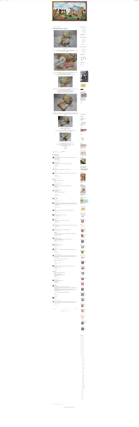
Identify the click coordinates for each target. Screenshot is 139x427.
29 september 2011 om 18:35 (57, 170)
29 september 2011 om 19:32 (57, 195)
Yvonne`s (82, 315)
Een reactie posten (55, 305)
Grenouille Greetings (56, 300)
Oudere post (76, 308)
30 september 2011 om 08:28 (57, 235)
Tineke (55, 248)
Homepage (65, 308)
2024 (82, 338)
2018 (82, 345)
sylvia (55, 270)
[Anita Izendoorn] (80, 64)
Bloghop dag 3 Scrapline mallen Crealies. (83, 379)
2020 (82, 343)
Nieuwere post (54, 308)
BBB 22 (85, 316)
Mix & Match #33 (84, 247)
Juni (84, 288)
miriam (55, 237)
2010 (82, 399)
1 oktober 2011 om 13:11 (57, 268)
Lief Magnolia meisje (85, 329)
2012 (82, 352)
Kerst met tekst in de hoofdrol (85, 230)
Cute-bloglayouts (83, 255)
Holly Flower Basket (85, 241)
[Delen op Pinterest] (64, 151)
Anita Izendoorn (81, 63)
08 (82, 390)
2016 (82, 347)
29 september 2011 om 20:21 (57, 207)
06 (82, 392)
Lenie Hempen (56, 189)
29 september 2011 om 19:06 (57, 187)
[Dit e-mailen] (61, 151)
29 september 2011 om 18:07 (57, 166)
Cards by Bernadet (83, 219)
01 (82, 398)
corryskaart (55, 218)
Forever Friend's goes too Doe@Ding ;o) (83, 368)
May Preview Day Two (85, 294)
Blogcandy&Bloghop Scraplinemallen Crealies (83, 387)
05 (82, 393)
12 (82, 354)
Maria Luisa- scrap (56, 178)
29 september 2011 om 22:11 (57, 222)
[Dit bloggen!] (62, 151)
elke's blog (82, 224)
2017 (82, 346)
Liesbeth (55, 197)
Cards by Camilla (83, 234)
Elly (54, 284)
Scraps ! (82, 266)
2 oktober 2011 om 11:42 (57, 277)
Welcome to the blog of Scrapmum (83, 321)
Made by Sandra (83, 245)
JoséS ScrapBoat (83, 250)
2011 (82, 353)
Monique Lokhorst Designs (83, 239)
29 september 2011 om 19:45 (57, 200)
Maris (55, 228)
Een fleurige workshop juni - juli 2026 (83, 226)
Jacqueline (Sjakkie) (56, 156)
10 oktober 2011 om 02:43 (57, 303)
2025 (82, 337)
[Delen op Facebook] (63, 151)
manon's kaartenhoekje (57, 254)
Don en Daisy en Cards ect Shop (58, 152)
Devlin (55, 296)
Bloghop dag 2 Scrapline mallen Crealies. (83, 383)
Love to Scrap (83, 277)
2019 (82, 344)
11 (82, 355)
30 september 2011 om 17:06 (57, 246)
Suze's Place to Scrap (83, 327)
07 (82, 391)
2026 (82, 336)
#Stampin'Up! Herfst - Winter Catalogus (85, 268)
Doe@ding (82, 282)
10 (82, 356)
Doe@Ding (64, 51)
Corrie (55, 243)
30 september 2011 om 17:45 (57, 263)
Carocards (82, 287)
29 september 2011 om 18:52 (57, 176)
